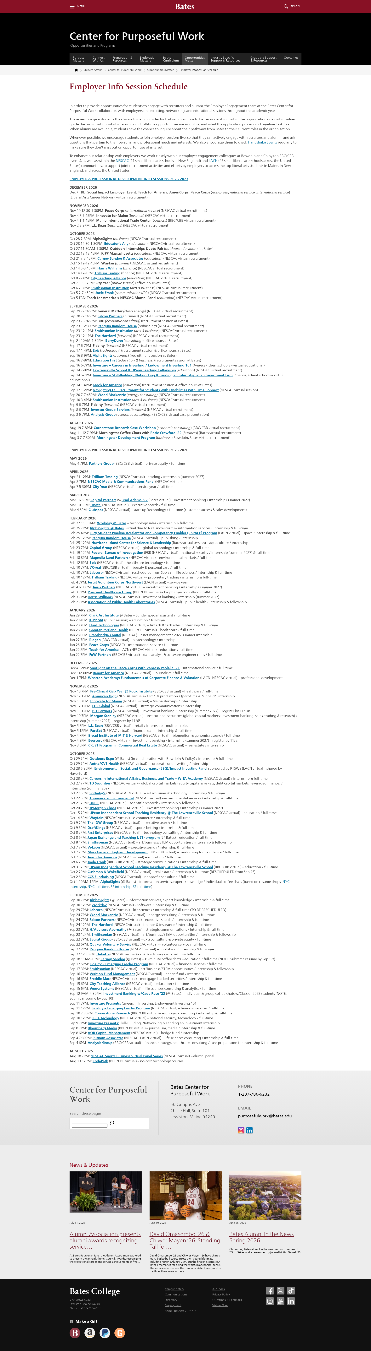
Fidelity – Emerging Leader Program (119, 964)
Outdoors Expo (101, 758)
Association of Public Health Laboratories (121, 602)
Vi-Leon (94, 847)
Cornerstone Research (112, 1013)
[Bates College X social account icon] (280, 1290)
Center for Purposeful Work (137, 36)
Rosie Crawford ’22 (166, 433)
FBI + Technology (105, 1018)
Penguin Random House (111, 538)
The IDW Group (100, 822)
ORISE (94, 803)
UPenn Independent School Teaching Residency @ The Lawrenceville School (151, 813)
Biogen (95, 640)
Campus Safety (174, 1289)
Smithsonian (98, 842)
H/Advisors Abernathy (108, 929)
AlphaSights (110, 881)
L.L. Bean (95, 725)
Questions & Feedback (227, 1299)
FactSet (96, 730)
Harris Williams (100, 597)
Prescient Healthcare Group (110, 592)
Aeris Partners (104, 587)
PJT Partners (102, 711)
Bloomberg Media (102, 1028)
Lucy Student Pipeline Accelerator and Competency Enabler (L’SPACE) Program (153, 533)
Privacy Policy (221, 1294)
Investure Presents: (105, 1003)
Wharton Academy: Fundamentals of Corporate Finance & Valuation (143, 678)
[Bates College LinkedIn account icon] (291, 1301)
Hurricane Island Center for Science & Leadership (131, 542)
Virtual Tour (220, 1305)
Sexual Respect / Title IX (181, 1310)
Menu (81, 6)
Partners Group (101, 463)
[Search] (112, 1123)
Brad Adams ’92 (135, 500)
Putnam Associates (108, 1038)
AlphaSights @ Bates (107, 528)
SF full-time (142, 887)
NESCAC (122, 161)
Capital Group (101, 547)
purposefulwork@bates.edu (265, 1115)
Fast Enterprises (100, 832)
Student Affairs (93, 69)
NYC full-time (98, 887)
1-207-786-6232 (254, 1094)
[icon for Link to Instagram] (241, 1130)
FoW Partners (100, 654)
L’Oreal (95, 567)
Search (296, 6)
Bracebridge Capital (105, 635)
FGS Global (101, 706)
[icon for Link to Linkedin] (249, 1130)
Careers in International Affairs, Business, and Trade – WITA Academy (146, 778)
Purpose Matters (78, 59)
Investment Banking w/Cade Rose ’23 (134, 993)
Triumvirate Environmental (111, 798)
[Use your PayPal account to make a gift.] (105, 1333)
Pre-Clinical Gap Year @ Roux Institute (121, 691)
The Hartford (102, 924)
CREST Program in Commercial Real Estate (122, 745)
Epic (96, 350)
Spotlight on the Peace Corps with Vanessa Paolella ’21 (135, 668)
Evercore (95, 740)
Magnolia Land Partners (109, 557)
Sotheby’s (97, 793)
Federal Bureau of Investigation (117, 552)
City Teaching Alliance (107, 983)
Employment (173, 1305)
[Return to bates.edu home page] (74, 70)
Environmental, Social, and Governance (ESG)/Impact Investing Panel (150, 768)
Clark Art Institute (104, 615)
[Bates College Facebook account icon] (270, 1290)
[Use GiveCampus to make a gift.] (119, 1333)
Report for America (108, 673)
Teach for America (107, 385)
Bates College (95, 1291)
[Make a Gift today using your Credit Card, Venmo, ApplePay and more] (75, 1333)
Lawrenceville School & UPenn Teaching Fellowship (134, 370)
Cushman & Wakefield (106, 872)
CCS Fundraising (101, 877)
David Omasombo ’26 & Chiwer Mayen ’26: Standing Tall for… (185, 1240)
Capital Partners (103, 500)
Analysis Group (103, 414)
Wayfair (96, 818)
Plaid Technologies (104, 625)
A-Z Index (218, 1289)
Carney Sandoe (112, 959)
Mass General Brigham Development (118, 852)
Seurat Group (100, 939)
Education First (105, 360)
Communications (176, 1294)
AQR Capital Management (109, 1033)
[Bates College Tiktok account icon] (291, 1290)
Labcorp (96, 572)
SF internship (121, 887)
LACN (213, 161)
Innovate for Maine (106, 701)
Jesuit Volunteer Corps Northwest (115, 582)
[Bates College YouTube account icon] (280, 1301)
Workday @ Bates (111, 523)
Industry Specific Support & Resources (225, 59)
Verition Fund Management (112, 974)
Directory (171, 1299)
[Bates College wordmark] (184, 6)
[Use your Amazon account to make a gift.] (89, 1333)
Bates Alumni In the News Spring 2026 (261, 1237)
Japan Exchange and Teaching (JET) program (124, 837)
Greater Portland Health (108, 630)
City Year (100, 486)
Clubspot (95, 509)
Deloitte (103, 954)
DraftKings (96, 827)
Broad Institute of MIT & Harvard (115, 735)
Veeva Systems (102, 988)
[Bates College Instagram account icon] (270, 1301)
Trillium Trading (105, 477)
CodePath (100, 1061)
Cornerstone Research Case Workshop (125, 428)
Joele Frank (97, 862)
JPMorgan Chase (102, 808)
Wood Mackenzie (104, 915)
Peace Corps (99, 645)
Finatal (95, 505)
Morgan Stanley (103, 715)
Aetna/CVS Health (104, 763)
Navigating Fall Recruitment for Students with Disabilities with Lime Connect (156, 390)
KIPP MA (96, 620)
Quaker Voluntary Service (110, 944)
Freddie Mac (100, 978)
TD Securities (100, 783)
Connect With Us (99, 59)
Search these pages (85, 1113)
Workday (99, 905)
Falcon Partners (102, 919)
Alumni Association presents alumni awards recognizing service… (105, 1240)
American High (104, 696)
